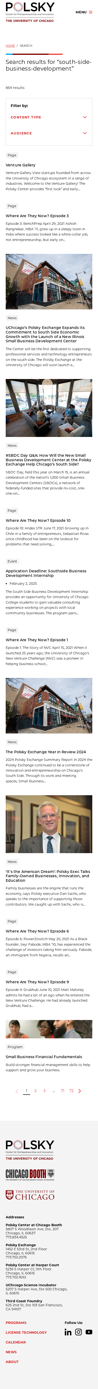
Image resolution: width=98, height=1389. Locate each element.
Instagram (78, 1332)
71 (62, 1091)
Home (10, 45)
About (12, 1362)
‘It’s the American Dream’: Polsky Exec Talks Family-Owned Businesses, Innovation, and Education (48, 876)
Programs (16, 1323)
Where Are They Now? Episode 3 (37, 216)
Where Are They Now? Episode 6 (37, 931)
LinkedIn (68, 1332)
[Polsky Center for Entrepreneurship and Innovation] (36, 12)
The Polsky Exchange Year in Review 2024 (46, 752)
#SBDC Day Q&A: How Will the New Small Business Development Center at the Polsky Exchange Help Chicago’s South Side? (48, 459)
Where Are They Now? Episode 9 (37, 982)
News (11, 1352)
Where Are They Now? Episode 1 (37, 640)
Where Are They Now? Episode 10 (38, 520)
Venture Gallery (20, 165)
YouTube (89, 1332)
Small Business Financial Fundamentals (44, 1057)
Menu (81, 12)
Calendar (16, 1342)
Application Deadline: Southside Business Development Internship (46, 573)
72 (71, 1091)
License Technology (26, 1332)
